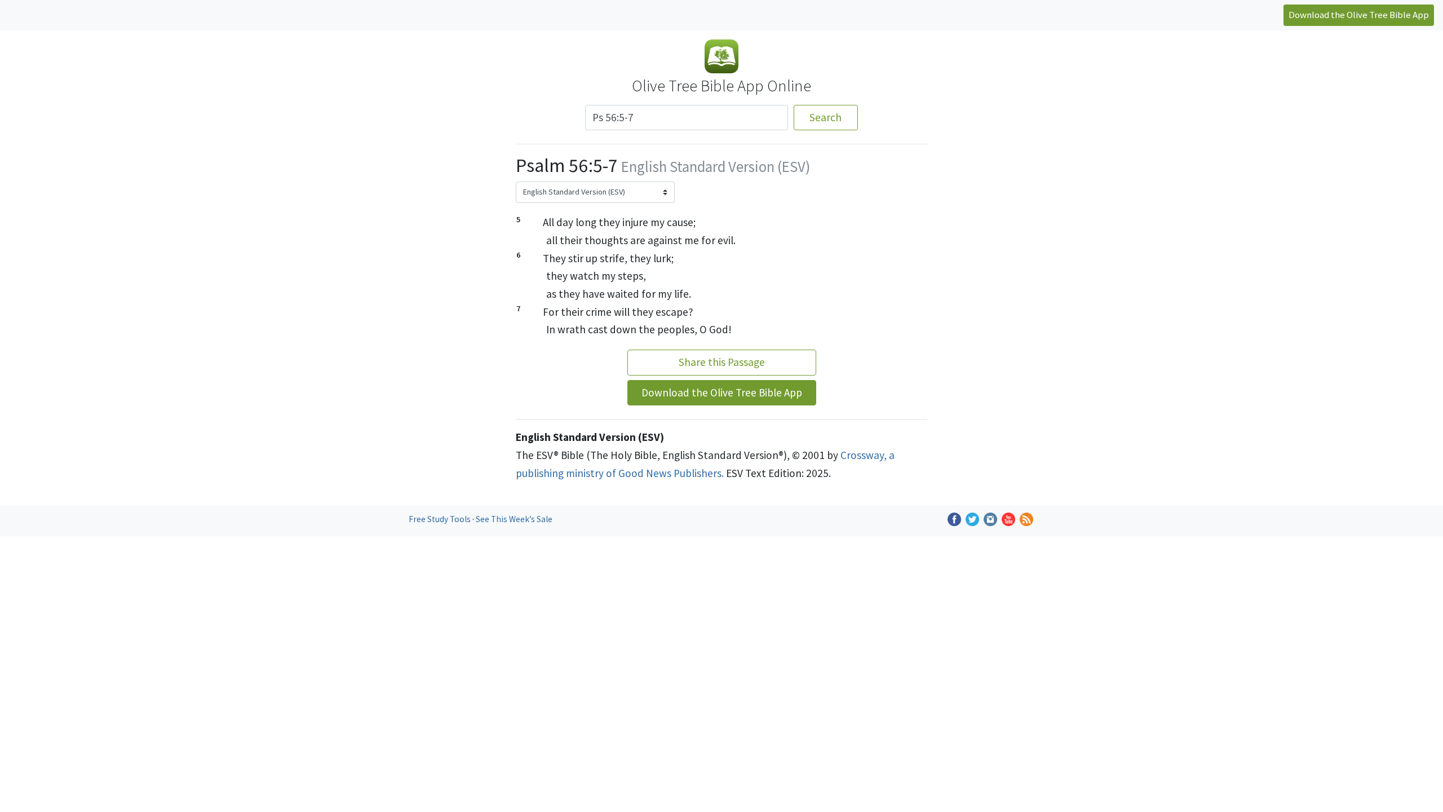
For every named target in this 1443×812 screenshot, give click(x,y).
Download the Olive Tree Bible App (1359, 14)
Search (825, 117)
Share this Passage (722, 362)
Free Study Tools (440, 519)
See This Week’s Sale (514, 519)
